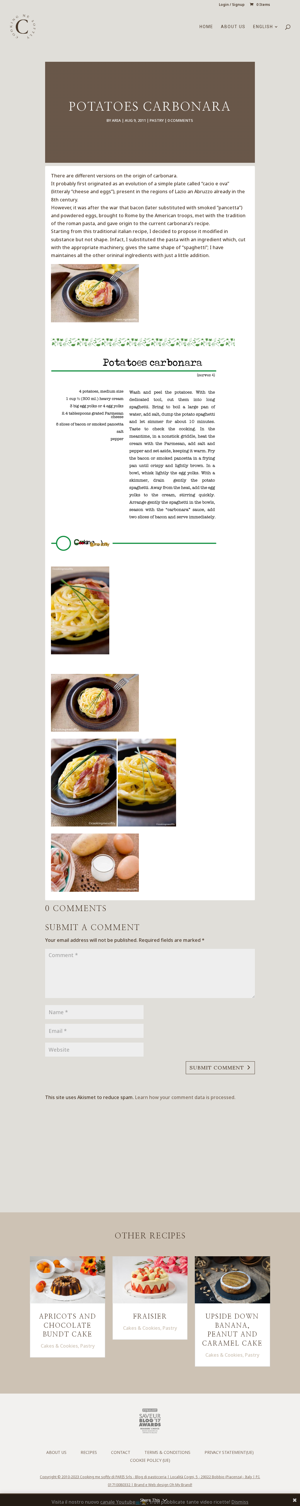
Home (206, 27)
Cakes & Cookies (59, 1346)
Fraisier (150, 1316)
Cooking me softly (95, 1476)
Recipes (89, 1452)
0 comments (180, 120)
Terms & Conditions (167, 1452)
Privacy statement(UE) (229, 1452)
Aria (116, 120)
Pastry (157, 120)
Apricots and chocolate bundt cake (67, 1325)
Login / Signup (232, 5)
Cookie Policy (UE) (150, 1460)
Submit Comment (217, 1067)
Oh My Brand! (180, 1484)
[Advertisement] (165, 1146)
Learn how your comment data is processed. (185, 1097)
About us (233, 27)
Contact (120, 1452)
